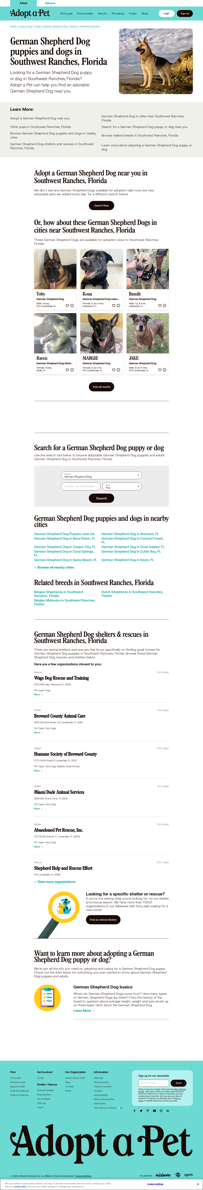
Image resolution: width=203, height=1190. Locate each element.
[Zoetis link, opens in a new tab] (188, 1175)
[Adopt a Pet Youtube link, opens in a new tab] (155, 1110)
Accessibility (101, 1095)
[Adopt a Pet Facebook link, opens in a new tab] (135, 1110)
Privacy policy (101, 1082)
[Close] (197, 1184)
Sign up (185, 13)
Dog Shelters (44, 1094)
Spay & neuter (17, 1086)
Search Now (101, 205)
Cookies (98, 1090)
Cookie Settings (83, 1176)
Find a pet (15, 1078)
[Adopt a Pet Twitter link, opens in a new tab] (142, 1110)
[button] (67, 306)
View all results (101, 386)
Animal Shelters (45, 1090)
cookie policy (20, 1186)
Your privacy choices (105, 1107)
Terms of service (102, 1086)
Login (167, 13)
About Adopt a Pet (75, 1078)
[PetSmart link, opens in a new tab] (163, 1175)
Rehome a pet (17, 1082)
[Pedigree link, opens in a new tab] (177, 1174)
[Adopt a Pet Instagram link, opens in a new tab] (162, 1110)
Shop (145, 13)
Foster (133, 13)
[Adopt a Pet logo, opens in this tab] (101, 1147)
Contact (69, 1086)
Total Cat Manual (19, 1095)
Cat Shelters (43, 1098)
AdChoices (100, 1103)
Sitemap (98, 1078)
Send (178, 1083)
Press (68, 1090)
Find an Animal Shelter (103, 919)
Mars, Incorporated (104, 1099)
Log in (40, 1107)
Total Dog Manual (19, 1090)
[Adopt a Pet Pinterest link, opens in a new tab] (148, 1110)
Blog (67, 1082)
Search (101, 498)
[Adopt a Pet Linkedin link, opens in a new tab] (167, 1110)
